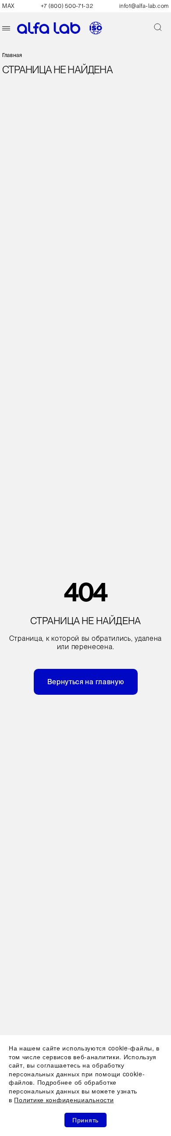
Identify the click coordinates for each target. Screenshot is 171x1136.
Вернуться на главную (85, 682)
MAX (8, 6)
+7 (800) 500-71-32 (67, 6)
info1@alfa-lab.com (144, 6)
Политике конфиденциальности (64, 1099)
